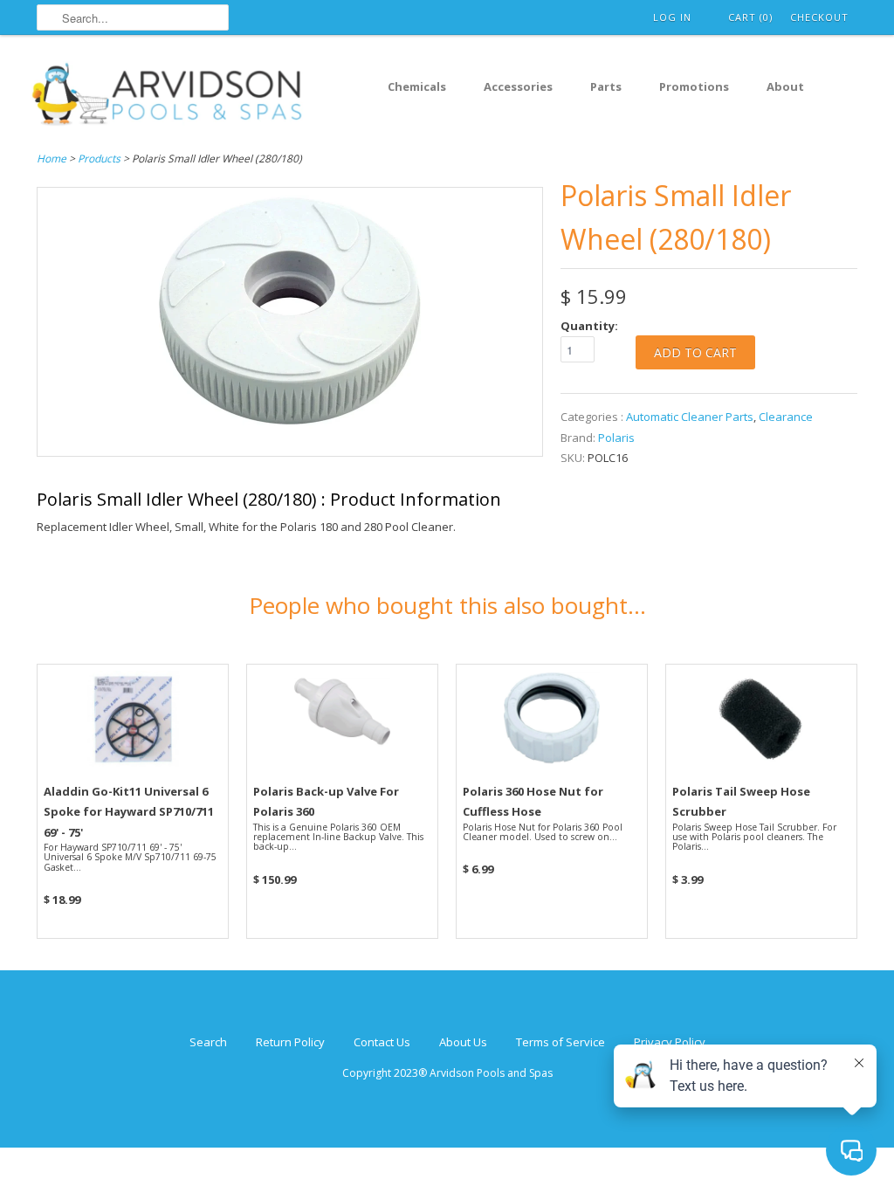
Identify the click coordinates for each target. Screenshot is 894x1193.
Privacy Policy (669, 1042)
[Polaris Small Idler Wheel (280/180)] (290, 445)
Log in (672, 17)
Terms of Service (560, 1042)
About (785, 86)
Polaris (616, 437)
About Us (463, 1042)
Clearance (786, 416)
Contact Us (382, 1042)
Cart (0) (750, 17)
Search (208, 1042)
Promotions (694, 86)
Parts (606, 86)
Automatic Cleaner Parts (689, 416)
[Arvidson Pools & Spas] (167, 97)
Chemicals (417, 86)
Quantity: (589, 326)
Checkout (819, 17)
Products (99, 158)
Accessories (518, 86)
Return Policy (290, 1042)
